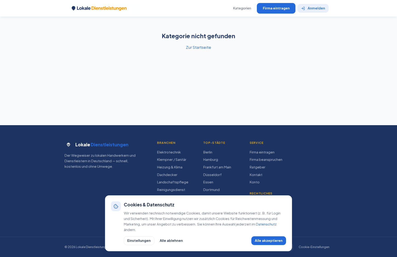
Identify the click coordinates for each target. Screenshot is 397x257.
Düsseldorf (212, 175)
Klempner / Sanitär (171, 159)
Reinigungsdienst (171, 190)
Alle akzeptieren (269, 240)
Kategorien (242, 8)
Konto (255, 182)
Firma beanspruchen (266, 159)
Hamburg (210, 159)
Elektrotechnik (169, 152)
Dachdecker (167, 175)
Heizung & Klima (169, 167)
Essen (208, 182)
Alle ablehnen (171, 240)
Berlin (207, 152)
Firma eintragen (276, 8)
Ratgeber (257, 167)
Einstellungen (139, 240)
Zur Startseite (198, 47)
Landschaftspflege (172, 182)
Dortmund (211, 190)
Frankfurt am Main (217, 167)
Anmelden (316, 8)
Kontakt (256, 175)
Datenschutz (266, 224)
